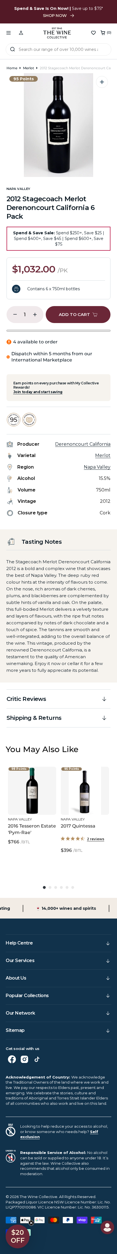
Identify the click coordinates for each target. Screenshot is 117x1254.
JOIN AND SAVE (88, 662)
